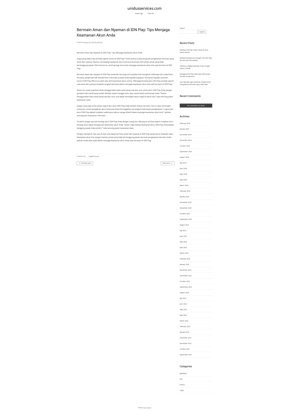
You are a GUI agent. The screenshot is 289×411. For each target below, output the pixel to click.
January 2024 (184, 197)
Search (182, 28)
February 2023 (185, 259)
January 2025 (184, 129)
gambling (183, 373)
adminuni (100, 42)
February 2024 (185, 191)
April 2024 (183, 180)
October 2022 (185, 281)
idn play (96, 156)
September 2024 (186, 151)
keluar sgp (139, 13)
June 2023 (183, 236)
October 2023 (185, 213)
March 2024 (184, 185)
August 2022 (184, 292)
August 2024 (184, 157)
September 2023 (186, 219)
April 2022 (183, 315)
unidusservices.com (144, 8)
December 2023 (185, 202)
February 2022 (185, 326)
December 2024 (185, 135)
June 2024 (183, 168)
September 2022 (186, 287)
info (84, 156)
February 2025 (185, 123)
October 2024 (185, 146)
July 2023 (183, 230)
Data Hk (151, 13)
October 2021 (185, 349)
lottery (182, 385)
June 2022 (183, 304)
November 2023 (186, 208)
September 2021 (186, 355)
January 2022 (184, 332)
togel (182, 390)
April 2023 (183, 247)
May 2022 (183, 309)
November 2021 (186, 343)
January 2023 (184, 264)
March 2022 (184, 321)
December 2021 (185, 338)
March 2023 (184, 253)
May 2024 (183, 174)
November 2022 (186, 276)
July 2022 (183, 298)
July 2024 (183, 163)
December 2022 (185, 270)
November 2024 (186, 140)
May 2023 (183, 242)
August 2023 (184, 225)
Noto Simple (147, 408)
